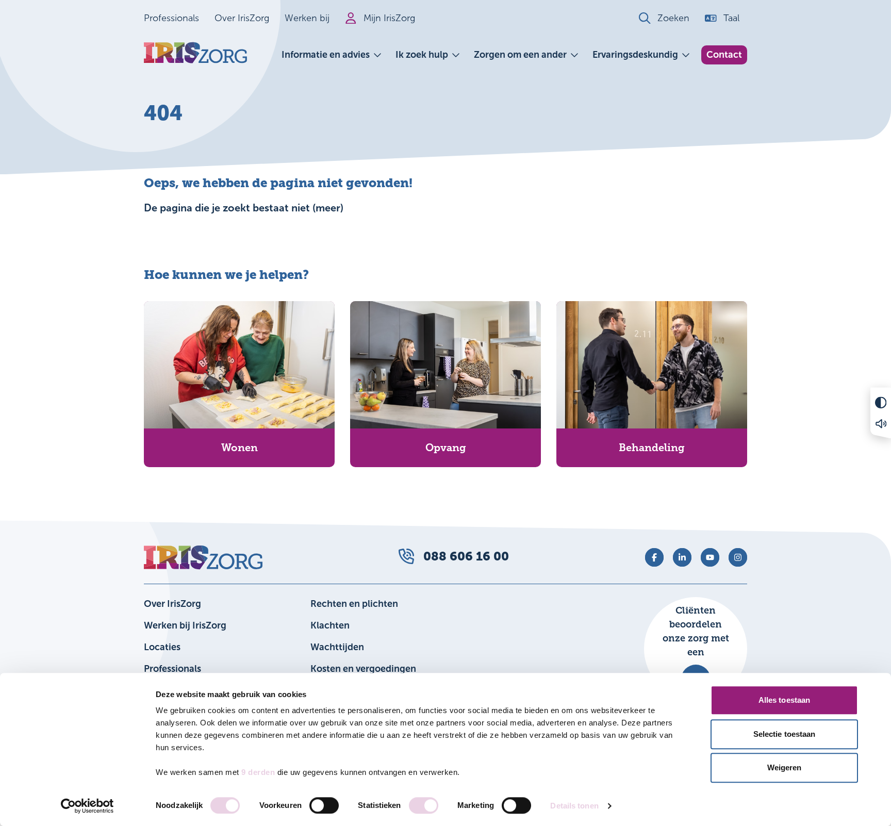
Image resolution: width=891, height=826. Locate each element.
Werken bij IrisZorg (185, 625)
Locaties (162, 647)
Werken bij (307, 18)
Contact (724, 54)
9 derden (258, 772)
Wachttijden (337, 647)
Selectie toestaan (784, 734)
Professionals (171, 18)
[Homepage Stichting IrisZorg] (195, 52)
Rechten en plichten (354, 604)
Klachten (330, 625)
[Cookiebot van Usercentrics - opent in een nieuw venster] (87, 806)
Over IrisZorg (241, 18)
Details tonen (574, 805)
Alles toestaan (784, 700)
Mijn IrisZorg (389, 18)
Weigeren (784, 767)
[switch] (324, 805)
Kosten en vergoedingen (363, 669)
